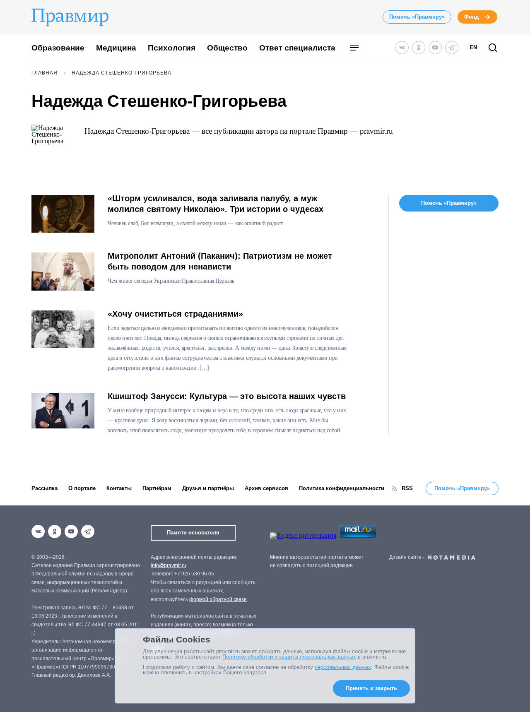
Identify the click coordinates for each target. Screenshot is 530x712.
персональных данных (343, 667)
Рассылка (44, 488)
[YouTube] (435, 47)
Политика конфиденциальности (341, 488)
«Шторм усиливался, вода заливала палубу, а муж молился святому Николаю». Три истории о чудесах (215, 204)
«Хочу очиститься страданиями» (175, 313)
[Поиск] (493, 48)
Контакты (119, 488)
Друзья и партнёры (208, 488)
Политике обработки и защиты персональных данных (289, 657)
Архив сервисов (266, 488)
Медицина (116, 47)
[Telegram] (451, 47)
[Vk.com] (402, 47)
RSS (407, 488)
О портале (82, 488)
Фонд (471, 17)
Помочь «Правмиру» (417, 17)
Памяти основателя (193, 532)
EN (473, 47)
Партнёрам (156, 488)
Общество (227, 47)
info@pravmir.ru (168, 565)
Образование (57, 47)
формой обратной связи (218, 599)
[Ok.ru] (418, 47)
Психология (171, 47)
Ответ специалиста (297, 47)
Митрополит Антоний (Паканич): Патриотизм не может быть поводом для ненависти (220, 261)
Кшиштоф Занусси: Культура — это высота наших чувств (227, 396)
